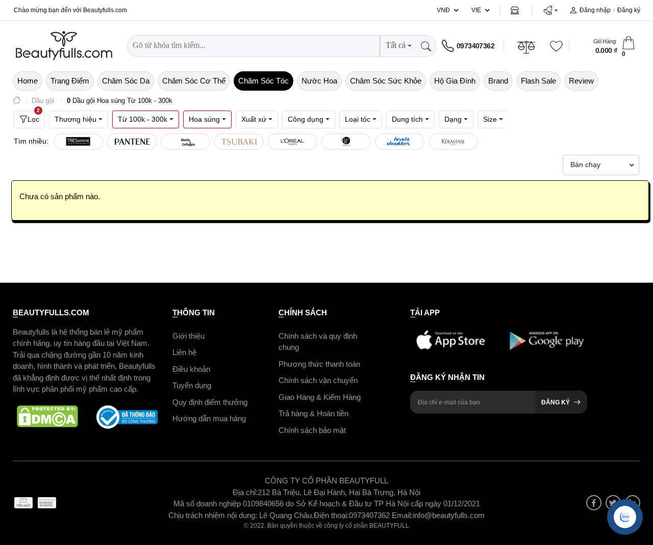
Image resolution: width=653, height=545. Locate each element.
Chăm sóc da (125, 80)
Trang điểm (70, 80)
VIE (476, 10)
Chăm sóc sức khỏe (385, 80)
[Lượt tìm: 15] (292, 141)
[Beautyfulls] (17, 101)
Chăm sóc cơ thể (193, 80)
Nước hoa (319, 80)
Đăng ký (628, 10)
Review (581, 80)
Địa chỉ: (245, 492)
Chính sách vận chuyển (318, 380)
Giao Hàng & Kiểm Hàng (320, 397)
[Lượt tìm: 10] (453, 141)
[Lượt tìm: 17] (239, 141)
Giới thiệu (188, 336)
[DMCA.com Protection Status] (47, 417)
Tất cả (396, 45)
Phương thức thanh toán (319, 364)
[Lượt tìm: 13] (346, 141)
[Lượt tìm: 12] (399, 141)
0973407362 (475, 45)
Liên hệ (184, 352)
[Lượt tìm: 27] (185, 141)
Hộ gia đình (454, 80)
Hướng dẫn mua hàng (209, 418)
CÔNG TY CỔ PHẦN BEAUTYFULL (326, 480)
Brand (498, 80)
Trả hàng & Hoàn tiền (313, 413)
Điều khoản (191, 369)
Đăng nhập (595, 10)
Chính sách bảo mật (312, 430)
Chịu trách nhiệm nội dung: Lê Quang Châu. (241, 515)
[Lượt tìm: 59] (78, 141)
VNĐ (443, 10)
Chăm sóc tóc (263, 80)
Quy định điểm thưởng (209, 402)
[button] (550, 10)
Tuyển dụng (191, 385)
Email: (402, 515)
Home (27, 80)
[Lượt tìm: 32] (132, 141)
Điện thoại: (331, 515)
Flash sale (538, 80)
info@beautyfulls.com (449, 515)
